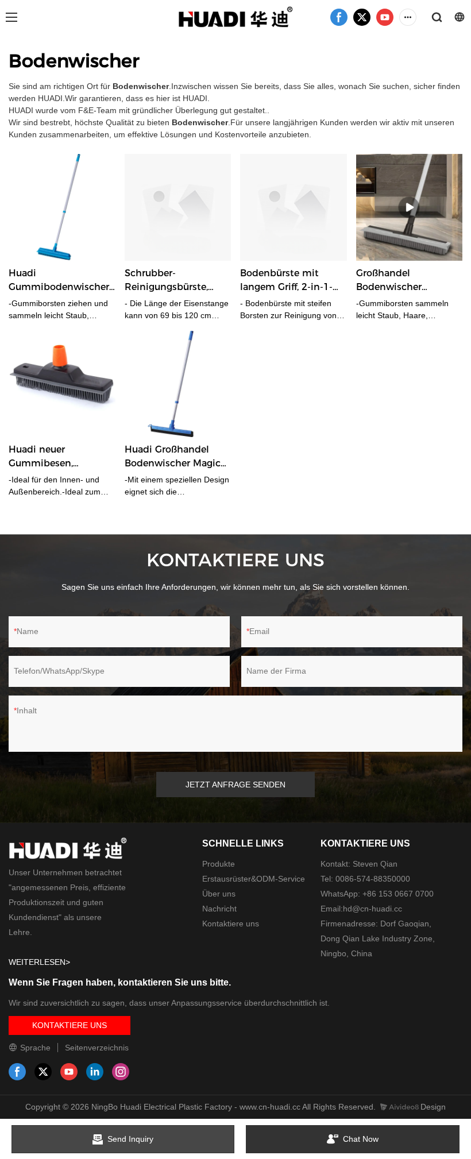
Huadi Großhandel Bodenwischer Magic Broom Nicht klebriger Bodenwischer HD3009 (177, 457)
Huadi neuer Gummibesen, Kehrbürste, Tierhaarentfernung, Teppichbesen (53, 457)
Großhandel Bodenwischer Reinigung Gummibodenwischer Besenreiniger (406, 281)
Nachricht (219, 908)
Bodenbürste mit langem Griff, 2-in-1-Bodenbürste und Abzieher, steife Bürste (291, 281)
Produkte (218, 863)
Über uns (218, 893)
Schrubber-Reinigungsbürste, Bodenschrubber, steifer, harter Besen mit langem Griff (170, 281)
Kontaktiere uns (230, 923)
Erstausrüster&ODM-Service (253, 878)
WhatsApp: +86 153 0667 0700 (377, 893)
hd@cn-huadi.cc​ (372, 908)
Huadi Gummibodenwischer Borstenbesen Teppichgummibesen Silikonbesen (59, 281)
